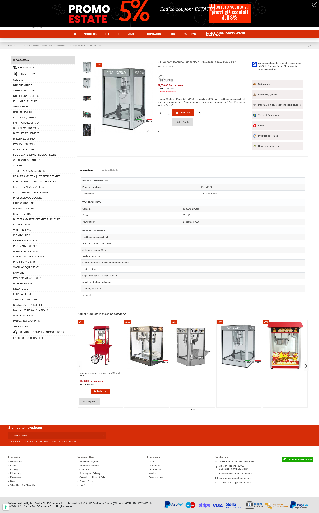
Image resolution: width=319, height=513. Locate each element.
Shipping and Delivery (89, 473)
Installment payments (89, 461)
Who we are (16, 461)
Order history (155, 469)
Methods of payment (89, 465)
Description (86, 170)
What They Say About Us (22, 485)
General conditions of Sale (92, 477)
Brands (13, 465)
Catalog (14, 469)
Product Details (109, 170)
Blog (12, 481)
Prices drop (15, 473)
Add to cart (185, 112)
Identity (152, 473)
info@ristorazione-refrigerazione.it (235, 478)
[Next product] (310, 45)
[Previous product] (308, 45)
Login (151, 461)
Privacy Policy (86, 481)
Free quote (15, 477)
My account (154, 465)
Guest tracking (156, 477)
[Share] (158, 132)
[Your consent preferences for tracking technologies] (6, 507)
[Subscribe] (102, 435)
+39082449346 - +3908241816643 (235, 473)
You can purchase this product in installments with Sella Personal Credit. (280, 66)
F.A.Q (82, 485)
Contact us (84, 469)
